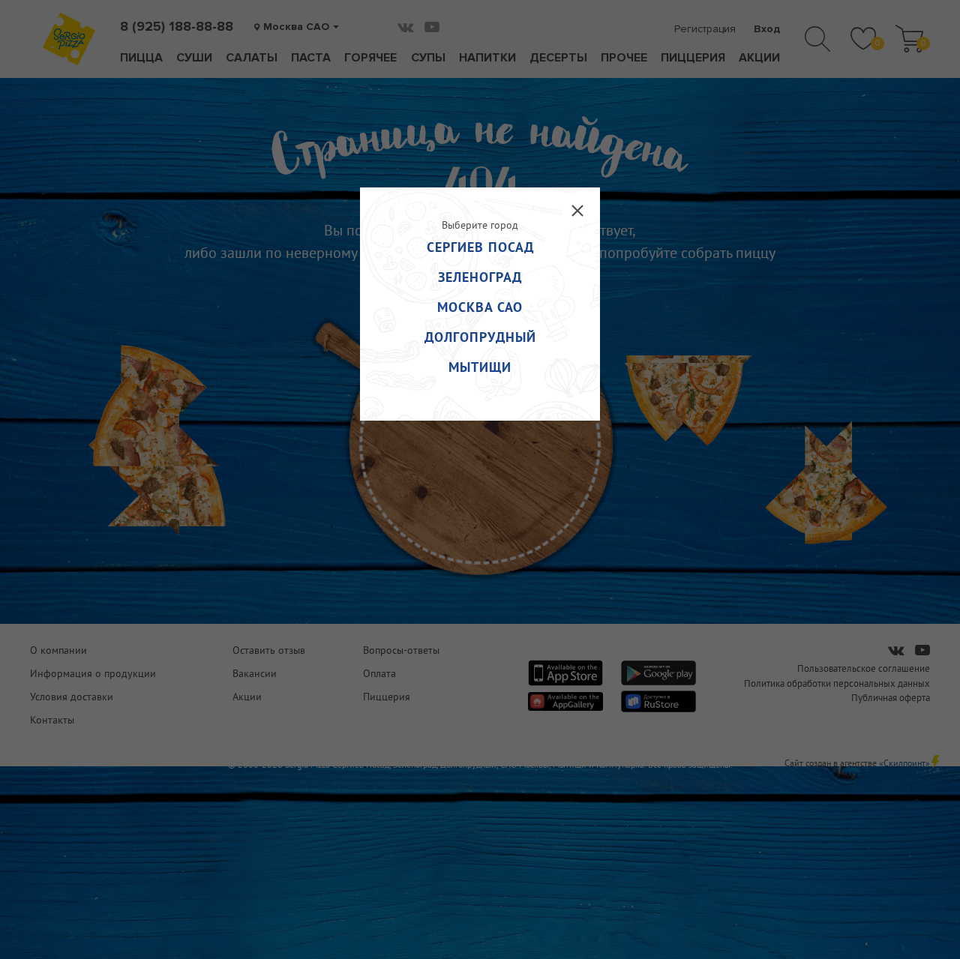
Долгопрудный (480, 337)
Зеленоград (480, 277)
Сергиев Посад (480, 247)
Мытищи (480, 367)
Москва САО (480, 307)
